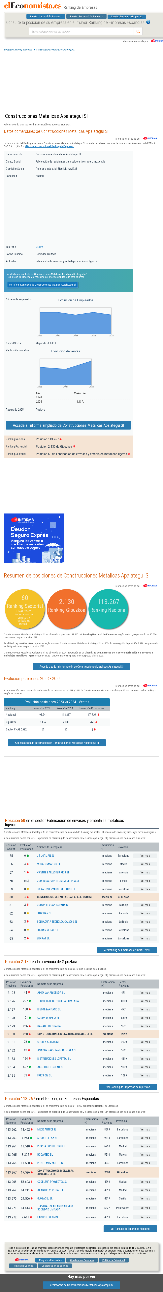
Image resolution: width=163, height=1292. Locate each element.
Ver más (145, 855)
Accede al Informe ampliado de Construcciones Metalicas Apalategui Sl (68, 425)
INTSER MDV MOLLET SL (50, 1163)
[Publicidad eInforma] (34, 562)
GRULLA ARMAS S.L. (48, 1042)
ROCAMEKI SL (45, 1154)
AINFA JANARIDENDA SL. (51, 992)
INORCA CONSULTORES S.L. (52, 1146)
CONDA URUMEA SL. (48, 1017)
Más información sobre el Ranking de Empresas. (49, 146)
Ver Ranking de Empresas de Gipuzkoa (128, 1087)
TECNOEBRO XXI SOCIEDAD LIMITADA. (58, 1001)
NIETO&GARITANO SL (49, 1009)
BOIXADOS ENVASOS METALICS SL (56, 889)
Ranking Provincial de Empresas (86, 16)
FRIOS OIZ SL (44, 1075)
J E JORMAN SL (45, 855)
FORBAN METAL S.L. (48, 930)
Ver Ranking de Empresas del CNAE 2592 (127, 950)
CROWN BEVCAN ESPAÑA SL (53, 905)
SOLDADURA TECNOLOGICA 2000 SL (57, 921)
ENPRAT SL (43, 938)
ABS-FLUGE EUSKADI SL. (50, 1067)
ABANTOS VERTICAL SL (50, 1190)
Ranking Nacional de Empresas (46, 16)
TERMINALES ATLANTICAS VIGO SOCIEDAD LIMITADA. (55, 1208)
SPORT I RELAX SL (47, 1137)
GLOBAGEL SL (44, 1198)
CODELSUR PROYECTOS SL (52, 1181)
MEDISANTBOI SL (46, 1129)
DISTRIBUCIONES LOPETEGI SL (54, 1058)
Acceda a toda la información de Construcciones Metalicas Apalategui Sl (81, 666)
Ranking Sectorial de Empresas (126, 16)
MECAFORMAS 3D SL (48, 864)
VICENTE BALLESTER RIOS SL (53, 872)
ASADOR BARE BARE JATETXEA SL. (57, 1050)
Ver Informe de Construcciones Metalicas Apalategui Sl (81, 1285)
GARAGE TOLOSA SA (49, 1026)
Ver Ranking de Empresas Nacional (130, 1229)
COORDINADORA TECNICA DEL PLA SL (58, 880)
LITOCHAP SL (44, 913)
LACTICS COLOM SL (48, 1217)
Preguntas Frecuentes (50, 1260)
